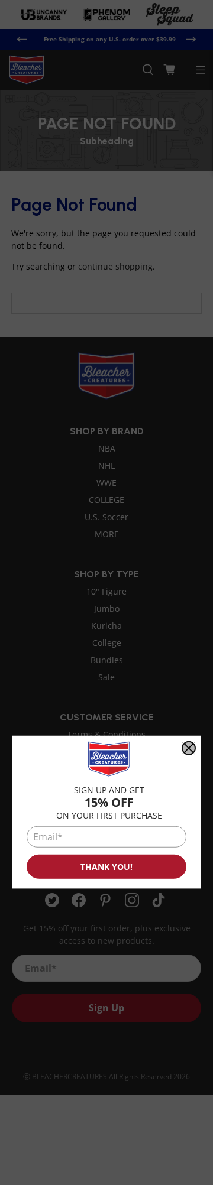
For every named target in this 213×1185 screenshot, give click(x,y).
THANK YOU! (106, 866)
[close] (188, 748)
